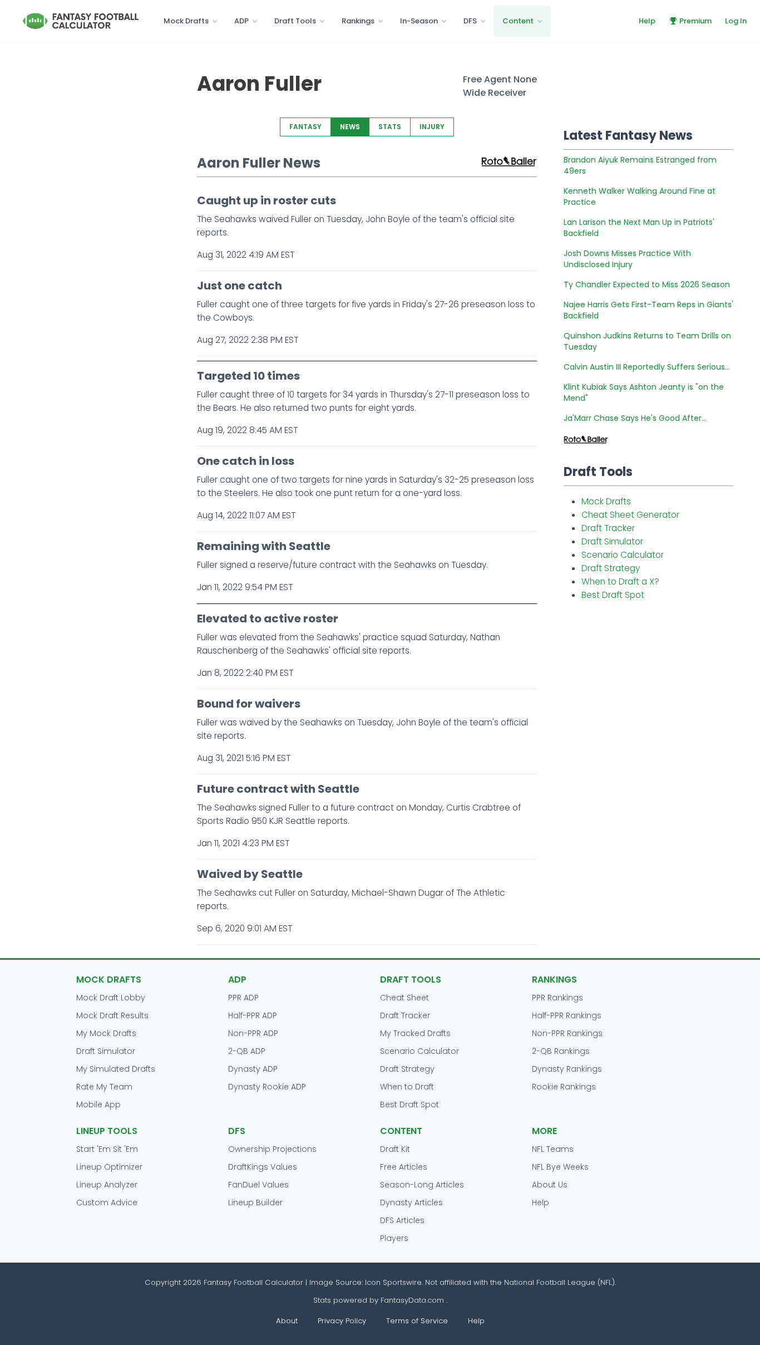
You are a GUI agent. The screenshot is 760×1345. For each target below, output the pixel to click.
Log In (736, 21)
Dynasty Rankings (567, 1068)
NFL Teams (553, 1149)
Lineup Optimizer (109, 1166)
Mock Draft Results (112, 1015)
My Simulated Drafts (115, 1068)
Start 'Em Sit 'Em (107, 1149)
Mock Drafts (186, 21)
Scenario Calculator (622, 555)
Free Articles (403, 1166)
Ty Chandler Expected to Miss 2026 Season (647, 284)
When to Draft (407, 1086)
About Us (549, 1184)
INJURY (432, 126)
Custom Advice (106, 1202)
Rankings (358, 21)
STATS (389, 126)
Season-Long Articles (422, 1184)
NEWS (350, 126)
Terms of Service (417, 1320)
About (287, 1320)
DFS (470, 21)
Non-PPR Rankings (567, 1033)
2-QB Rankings (561, 1051)
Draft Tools (295, 21)
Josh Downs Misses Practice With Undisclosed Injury (627, 259)
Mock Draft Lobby (110, 997)
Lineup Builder (255, 1202)
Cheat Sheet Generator (630, 515)
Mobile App (98, 1104)
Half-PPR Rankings (566, 1015)
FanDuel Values (258, 1184)
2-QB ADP (246, 1051)
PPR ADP (243, 997)
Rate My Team (104, 1086)
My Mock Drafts (106, 1033)
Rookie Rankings (564, 1086)
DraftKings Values (262, 1166)
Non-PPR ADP (253, 1033)
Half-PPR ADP (252, 1015)
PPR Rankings (557, 997)
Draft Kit (395, 1149)
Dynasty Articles (411, 1202)
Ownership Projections (272, 1149)
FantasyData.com (413, 1300)
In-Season (419, 21)
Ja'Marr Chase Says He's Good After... (635, 418)
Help (647, 21)
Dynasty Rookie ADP (267, 1086)
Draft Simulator (612, 541)
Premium (695, 21)
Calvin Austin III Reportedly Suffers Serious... (647, 366)
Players (394, 1238)
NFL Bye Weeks (560, 1166)
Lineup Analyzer (106, 1184)
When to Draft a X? (620, 581)
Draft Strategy (610, 568)
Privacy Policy (342, 1320)
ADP (241, 21)
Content (518, 21)
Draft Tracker (608, 528)
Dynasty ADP (253, 1068)
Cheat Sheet (404, 997)
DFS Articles (402, 1220)
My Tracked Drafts (415, 1033)
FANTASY (305, 126)
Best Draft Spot (612, 595)
